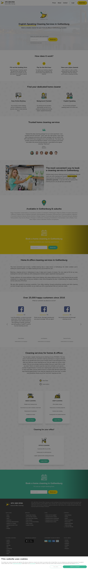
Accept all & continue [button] (75, 566)
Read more (77, 563)
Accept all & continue (17, 563)
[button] (56, 567)
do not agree (32, 563)
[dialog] (44, 563)
